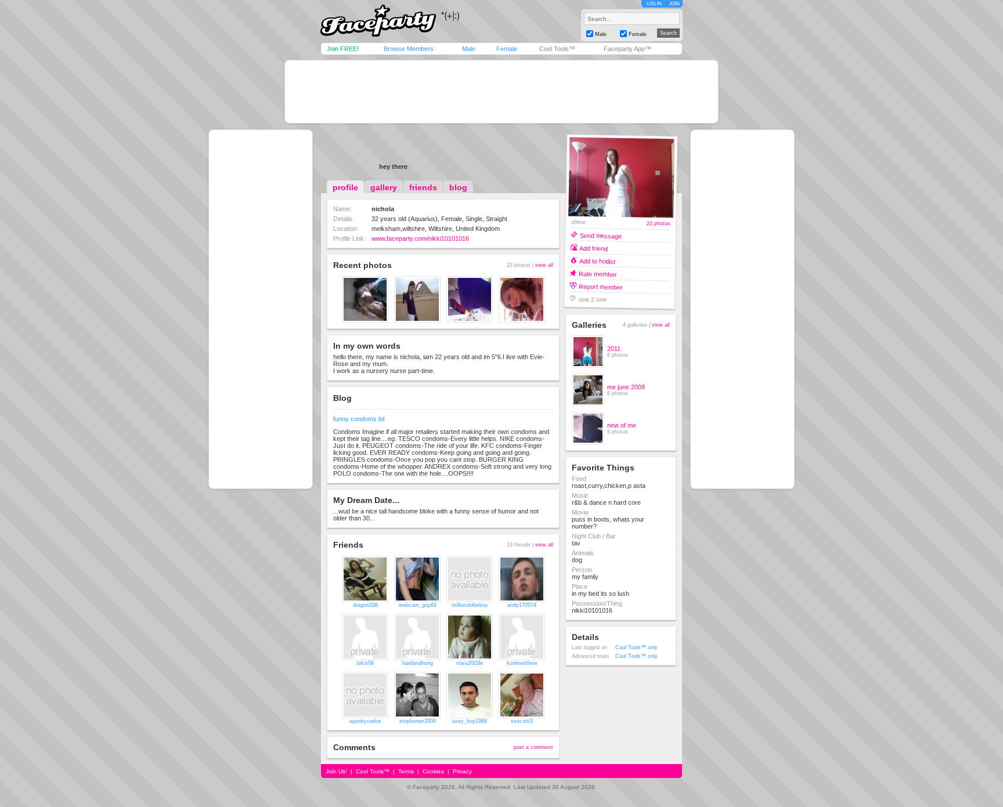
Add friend (593, 248)
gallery (383, 187)
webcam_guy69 (417, 605)
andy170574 (521, 605)
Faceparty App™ (627, 48)
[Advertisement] (501, 92)
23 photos (658, 223)
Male (468, 48)
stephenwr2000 (417, 721)
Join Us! (336, 771)
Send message (600, 235)
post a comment (533, 747)
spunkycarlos (365, 721)
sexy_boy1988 (469, 721)
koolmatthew (522, 663)
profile (345, 187)
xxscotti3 (522, 721)
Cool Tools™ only (636, 647)
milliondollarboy (470, 605)
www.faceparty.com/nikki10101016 (420, 238)
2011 (613, 348)
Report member (601, 286)
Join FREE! (343, 48)
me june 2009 (626, 386)
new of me (621, 425)
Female (506, 48)
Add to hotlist (597, 261)
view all (544, 265)
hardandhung (417, 663)
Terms (406, 771)
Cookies (433, 771)
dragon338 (365, 605)
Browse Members (409, 48)
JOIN (674, 3)
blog (458, 187)
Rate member (598, 273)
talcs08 (365, 663)
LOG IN (654, 3)
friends (423, 187)
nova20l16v (470, 663)
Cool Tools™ (557, 48)
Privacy (462, 771)
